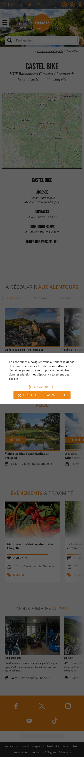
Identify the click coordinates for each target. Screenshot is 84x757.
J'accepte (58, 395)
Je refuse (29, 395)
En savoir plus (44, 387)
